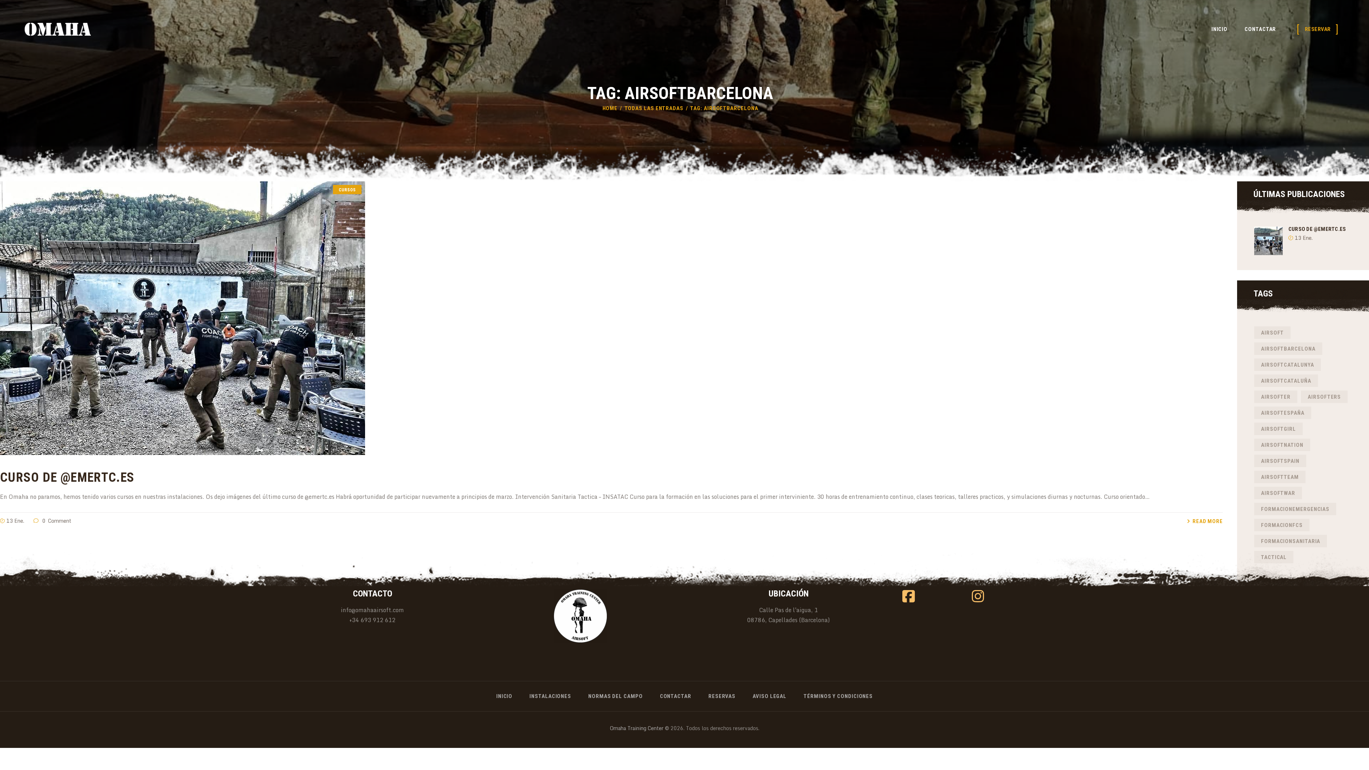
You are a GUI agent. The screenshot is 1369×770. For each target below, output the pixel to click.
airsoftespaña (1282, 413)
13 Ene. (15, 521)
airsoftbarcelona (1288, 349)
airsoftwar (1278, 493)
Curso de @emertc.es (67, 477)
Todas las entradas (654, 108)
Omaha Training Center (636, 728)
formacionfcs (1282, 525)
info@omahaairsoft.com (372, 610)
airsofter (1276, 397)
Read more (1208, 521)
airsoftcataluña (1286, 381)
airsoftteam (1280, 477)
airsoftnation (1282, 445)
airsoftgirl (1278, 429)
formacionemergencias (1295, 509)
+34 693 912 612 (372, 620)
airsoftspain (1280, 461)
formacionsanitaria (1290, 541)
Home (610, 108)
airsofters (1324, 397)
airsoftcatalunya (1287, 365)
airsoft (1272, 333)
